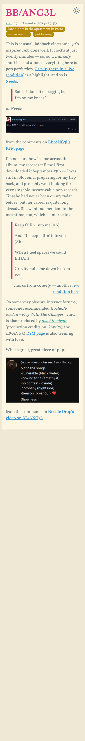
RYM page (35, 333)
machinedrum (54, 321)
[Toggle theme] (76, 10)
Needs (11, 81)
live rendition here (66, 289)
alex (9, 23)
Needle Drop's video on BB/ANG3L (40, 415)
